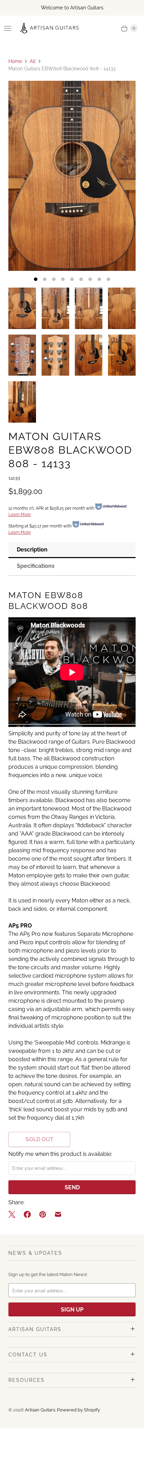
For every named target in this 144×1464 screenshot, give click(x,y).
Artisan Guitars (40, 1409)
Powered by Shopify (78, 1409)
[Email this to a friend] (58, 1214)
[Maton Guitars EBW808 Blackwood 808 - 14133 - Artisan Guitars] (72, 176)
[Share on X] (14, 1214)
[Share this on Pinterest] (42, 1214)
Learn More (19, 514)
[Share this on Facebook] (27, 1214)
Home (15, 61)
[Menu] (8, 28)
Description (32, 549)
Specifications (36, 566)
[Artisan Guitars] (49, 28)
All (33, 61)
